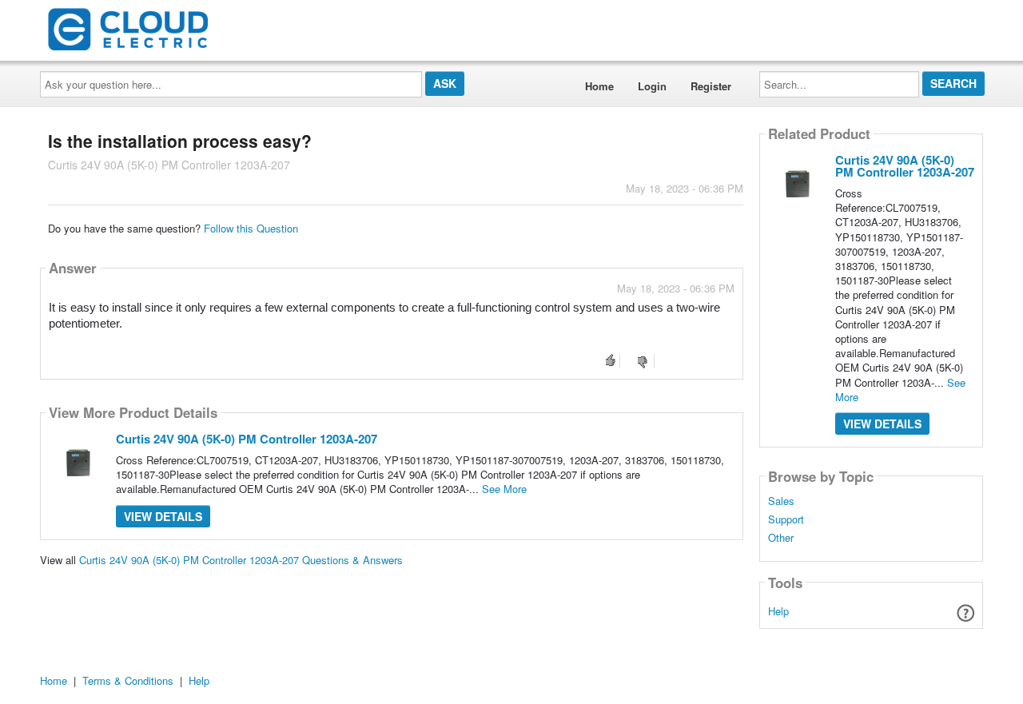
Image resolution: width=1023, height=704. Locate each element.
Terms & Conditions (127, 680)
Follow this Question (251, 228)
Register (711, 85)
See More (504, 488)
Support (786, 519)
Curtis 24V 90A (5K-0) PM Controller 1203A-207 (246, 438)
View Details (163, 516)
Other (781, 537)
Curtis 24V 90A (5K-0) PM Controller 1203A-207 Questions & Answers (241, 559)
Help (778, 610)
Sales (781, 501)
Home (599, 85)
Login (652, 85)
